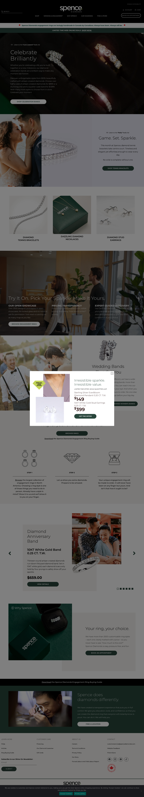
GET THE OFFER (85, 416)
